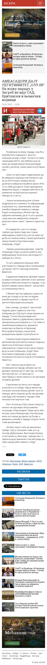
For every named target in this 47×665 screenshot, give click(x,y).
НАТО (39, 461)
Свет (40, 653)
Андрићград (25, 656)
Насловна (6, 653)
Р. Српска (24, 653)
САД (21, 464)
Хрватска (28, 464)
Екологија (13, 656)
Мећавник (6, 658)
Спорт (4, 656)
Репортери (17, 658)
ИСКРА (9, 3)
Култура (35, 656)
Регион (33, 653)
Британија (15, 461)
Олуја (14, 464)
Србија (15, 653)
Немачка (6, 464)
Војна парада (28, 461)
